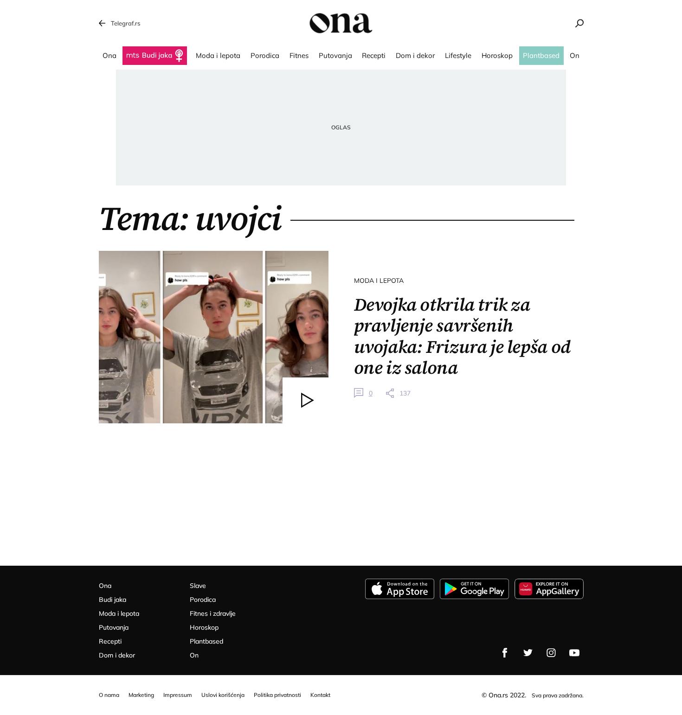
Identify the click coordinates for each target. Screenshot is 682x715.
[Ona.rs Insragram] (551, 653)
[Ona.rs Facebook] (504, 653)
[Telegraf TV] (574, 653)
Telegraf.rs (125, 23)
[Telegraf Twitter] (528, 653)
